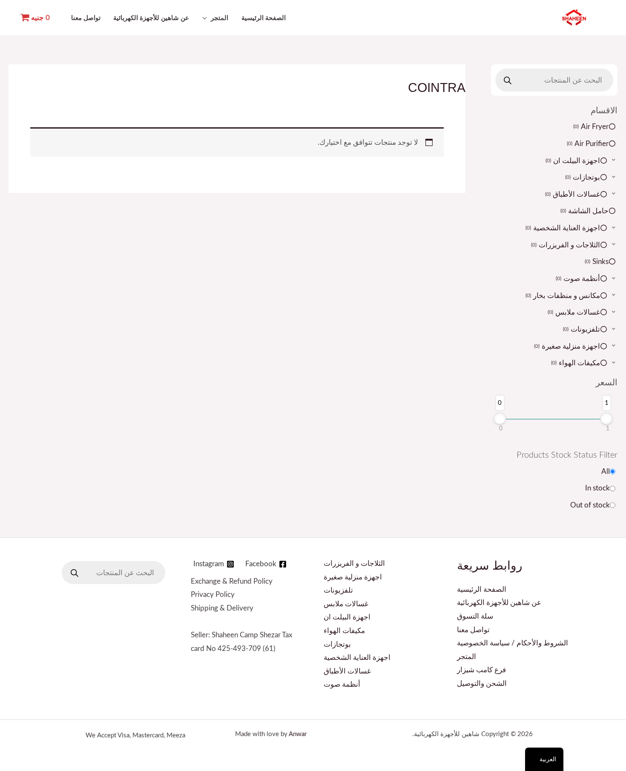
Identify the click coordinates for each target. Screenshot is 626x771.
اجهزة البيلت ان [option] (573, 160)
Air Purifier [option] (588, 143)
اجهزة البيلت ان (347, 617)
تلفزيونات (338, 590)
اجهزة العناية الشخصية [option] (563, 228)
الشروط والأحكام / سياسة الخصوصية (512, 643)
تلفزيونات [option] (582, 329)
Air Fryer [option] (591, 126)
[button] (554, 160)
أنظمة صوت (342, 684)
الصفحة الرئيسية (263, 18)
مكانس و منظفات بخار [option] (563, 295)
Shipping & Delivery (222, 608)
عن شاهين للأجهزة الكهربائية (151, 18)
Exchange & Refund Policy (232, 581)
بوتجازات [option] (583, 177)
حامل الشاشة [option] (585, 211)
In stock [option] (597, 488)
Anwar (298, 734)
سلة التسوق (475, 616)
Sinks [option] (597, 261)
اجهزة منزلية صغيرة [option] (567, 346)
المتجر (219, 18)
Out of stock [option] (590, 505)
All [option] (605, 471)
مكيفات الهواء (344, 630)
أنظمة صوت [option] (578, 278)
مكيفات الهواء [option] (576, 363)
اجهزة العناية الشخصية (357, 657)
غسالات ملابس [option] (574, 312)
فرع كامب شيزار (481, 670)
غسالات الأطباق (347, 671)
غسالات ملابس (346, 604)
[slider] (500, 418)
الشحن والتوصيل (482, 683)
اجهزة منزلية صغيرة (353, 577)
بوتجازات (337, 644)
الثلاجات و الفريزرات (354, 563)
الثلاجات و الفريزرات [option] (566, 245)
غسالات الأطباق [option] (573, 194)
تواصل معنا (86, 18)
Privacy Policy (213, 594)
